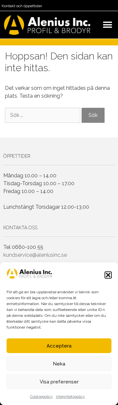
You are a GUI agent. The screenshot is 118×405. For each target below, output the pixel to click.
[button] (108, 275)
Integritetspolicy (70, 396)
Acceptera (59, 346)
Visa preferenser (59, 382)
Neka (59, 364)
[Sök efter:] (43, 115)
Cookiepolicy (41, 396)
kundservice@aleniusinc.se (35, 255)
